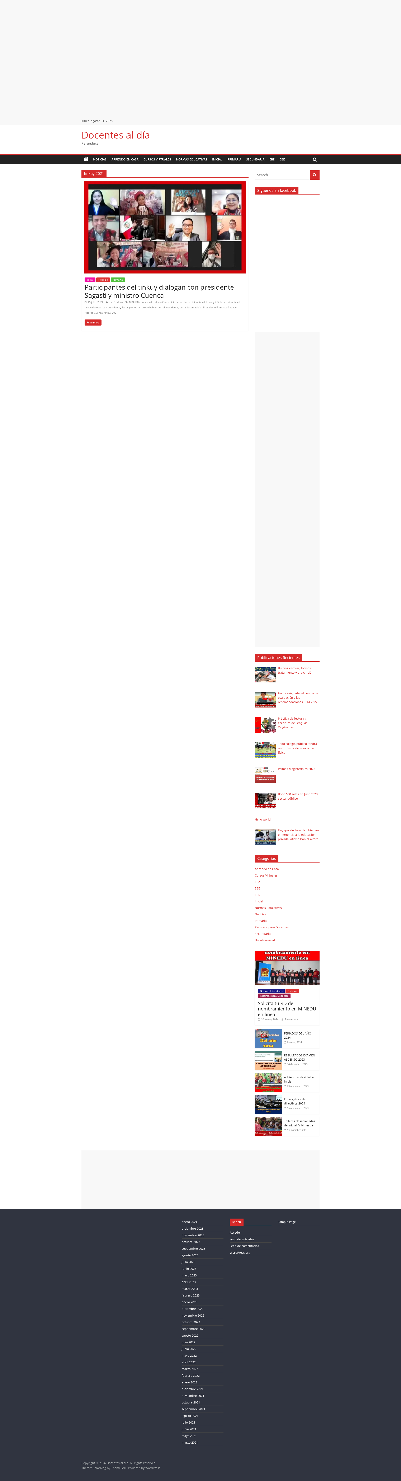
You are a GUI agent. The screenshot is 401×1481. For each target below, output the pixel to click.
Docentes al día (115, 134)
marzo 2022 (190, 1369)
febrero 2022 (191, 1376)
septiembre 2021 (193, 1409)
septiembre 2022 (193, 1329)
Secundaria (255, 159)
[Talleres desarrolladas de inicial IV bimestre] (268, 1119)
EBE (272, 159)
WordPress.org (240, 1253)
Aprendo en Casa (125, 159)
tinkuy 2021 (111, 312)
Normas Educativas (191, 159)
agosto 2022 (190, 1335)
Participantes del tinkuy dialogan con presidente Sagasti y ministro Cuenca (159, 290)
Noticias (100, 159)
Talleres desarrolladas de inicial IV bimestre (299, 1123)
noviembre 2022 (193, 1315)
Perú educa (116, 302)
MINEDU (134, 302)
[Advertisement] (125, 29)
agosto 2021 (190, 1416)
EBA (257, 882)
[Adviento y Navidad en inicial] (268, 1075)
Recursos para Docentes (272, 927)
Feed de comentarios (244, 1246)
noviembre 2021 (193, 1396)
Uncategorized (265, 940)
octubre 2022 (191, 1322)
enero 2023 (189, 1302)
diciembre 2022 (192, 1309)
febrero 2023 (191, 1295)
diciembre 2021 (192, 1389)
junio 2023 (189, 1269)
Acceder (235, 1232)
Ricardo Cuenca (94, 312)
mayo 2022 (189, 1356)
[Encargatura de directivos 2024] (268, 1097)
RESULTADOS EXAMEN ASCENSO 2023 (299, 1057)
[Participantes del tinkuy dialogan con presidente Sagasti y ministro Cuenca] (165, 183)
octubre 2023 (191, 1242)
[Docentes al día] (86, 159)
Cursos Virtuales (157, 159)
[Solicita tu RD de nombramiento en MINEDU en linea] (287, 953)
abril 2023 (189, 1282)
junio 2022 (189, 1349)
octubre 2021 (191, 1402)
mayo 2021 (189, 1436)
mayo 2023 (189, 1275)
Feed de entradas (242, 1239)
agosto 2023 (190, 1255)
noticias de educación (153, 302)
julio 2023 (188, 1262)
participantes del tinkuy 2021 (204, 302)
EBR (257, 895)
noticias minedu (177, 302)
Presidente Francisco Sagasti (220, 307)
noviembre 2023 (193, 1235)
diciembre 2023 (192, 1228)
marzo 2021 (190, 1442)
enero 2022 (189, 1382)
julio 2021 (188, 1422)
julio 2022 (188, 1342)
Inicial (217, 159)
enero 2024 (189, 1222)
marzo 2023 (190, 1289)
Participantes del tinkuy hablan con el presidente (150, 307)
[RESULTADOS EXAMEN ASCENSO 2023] (268, 1053)
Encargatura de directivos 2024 (295, 1101)
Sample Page (287, 1222)
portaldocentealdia (191, 307)
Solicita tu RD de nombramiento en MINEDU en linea (287, 1008)
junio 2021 (189, 1429)
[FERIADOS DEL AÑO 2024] (268, 1031)
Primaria (234, 159)
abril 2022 (189, 1362)
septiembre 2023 (193, 1249)
